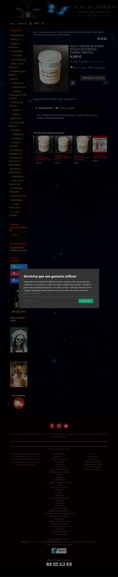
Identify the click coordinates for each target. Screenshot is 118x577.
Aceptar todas (86, 301)
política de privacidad (31, 293)
